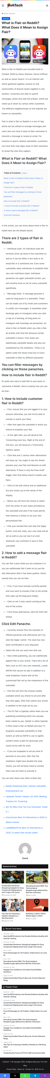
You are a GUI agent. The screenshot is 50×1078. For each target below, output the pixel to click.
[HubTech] (14, 5)
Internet (12, 13)
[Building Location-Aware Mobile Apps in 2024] (37, 905)
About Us (20, 1069)
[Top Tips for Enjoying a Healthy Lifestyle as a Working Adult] (13, 905)
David (25, 858)
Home (5, 13)
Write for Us (39, 1069)
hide (24, 173)
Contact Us (29, 1069)
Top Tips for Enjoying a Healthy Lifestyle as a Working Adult (11, 916)
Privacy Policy (11, 1069)
